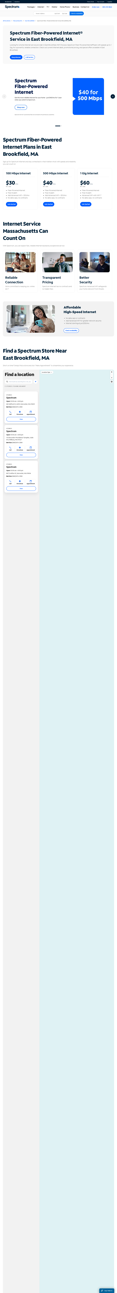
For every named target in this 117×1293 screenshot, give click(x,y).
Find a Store (90, 2)
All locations (7, 21)
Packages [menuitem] (31, 7)
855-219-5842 (107, 7)
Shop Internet (16, 57)
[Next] (113, 96)
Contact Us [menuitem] (85, 7)
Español (109, 2)
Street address (38, 11)
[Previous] (4, 96)
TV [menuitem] (48, 7)
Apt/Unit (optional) (58, 12)
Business (17, 2)
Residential (8, 2)
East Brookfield (29, 21)
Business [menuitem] (76, 7)
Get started (12, 204)
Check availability (77, 13)
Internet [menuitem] (41, 7)
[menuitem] (8, 2)
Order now (95, 7)
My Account (100, 2)
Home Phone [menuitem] (65, 7)
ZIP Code (65, 11)
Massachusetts (17, 21)
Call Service (29, 57)
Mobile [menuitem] (55, 7)
